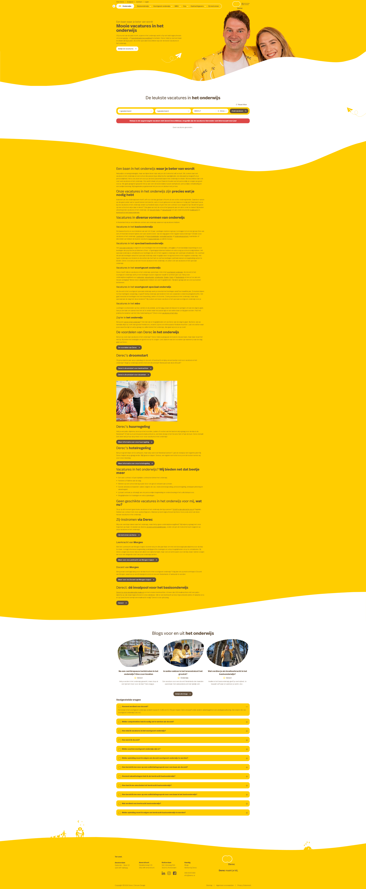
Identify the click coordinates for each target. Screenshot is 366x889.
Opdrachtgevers (197, 6)
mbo (163, 308)
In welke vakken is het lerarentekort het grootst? (183, 673)
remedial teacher (166, 236)
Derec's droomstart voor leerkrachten (133, 368)
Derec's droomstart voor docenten (132, 374)
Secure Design (139, 885)
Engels (166, 277)
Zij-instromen (213, 6)
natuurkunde (166, 210)
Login (147, 2)
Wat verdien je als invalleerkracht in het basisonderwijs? (227, 673)
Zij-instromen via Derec (127, 535)
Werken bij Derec (190, 867)
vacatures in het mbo (170, 313)
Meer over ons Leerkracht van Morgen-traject (136, 560)
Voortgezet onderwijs (161, 6)
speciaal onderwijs (126, 248)
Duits (171, 277)
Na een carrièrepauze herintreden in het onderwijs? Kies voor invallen (138, 673)
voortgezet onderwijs (175, 272)
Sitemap (209, 885)
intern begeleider (153, 236)
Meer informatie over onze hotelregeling (134, 463)
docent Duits (155, 210)
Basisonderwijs (143, 6)
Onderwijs (126, 6)
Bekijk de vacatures (125, 49)
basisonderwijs (153, 239)
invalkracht (194, 210)
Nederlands (180, 277)
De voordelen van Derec (127, 347)
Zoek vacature (237, 111)
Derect (121, 603)
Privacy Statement (244, 885)
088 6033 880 (189, 873)
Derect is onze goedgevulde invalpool (130, 592)
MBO (177, 6)
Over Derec (120, 2)
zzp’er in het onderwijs (132, 322)
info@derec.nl (189, 875)
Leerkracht (140, 236)
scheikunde (159, 277)
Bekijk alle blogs (181, 694)
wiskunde (140, 277)
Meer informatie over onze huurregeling (133, 442)
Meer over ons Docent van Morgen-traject (134, 579)
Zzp (184, 6)
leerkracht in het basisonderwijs (127, 212)
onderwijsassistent (182, 236)
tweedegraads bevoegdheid (141, 38)
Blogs (186, 865)
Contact (139, 2)
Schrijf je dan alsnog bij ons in (183, 509)
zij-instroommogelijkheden (156, 527)
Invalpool (130, 2)
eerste (125, 38)
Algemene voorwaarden (225, 885)
